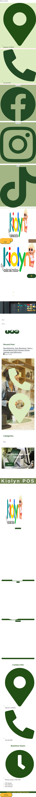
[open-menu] (32, 241)
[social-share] (7, 332)
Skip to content (4, 0)
